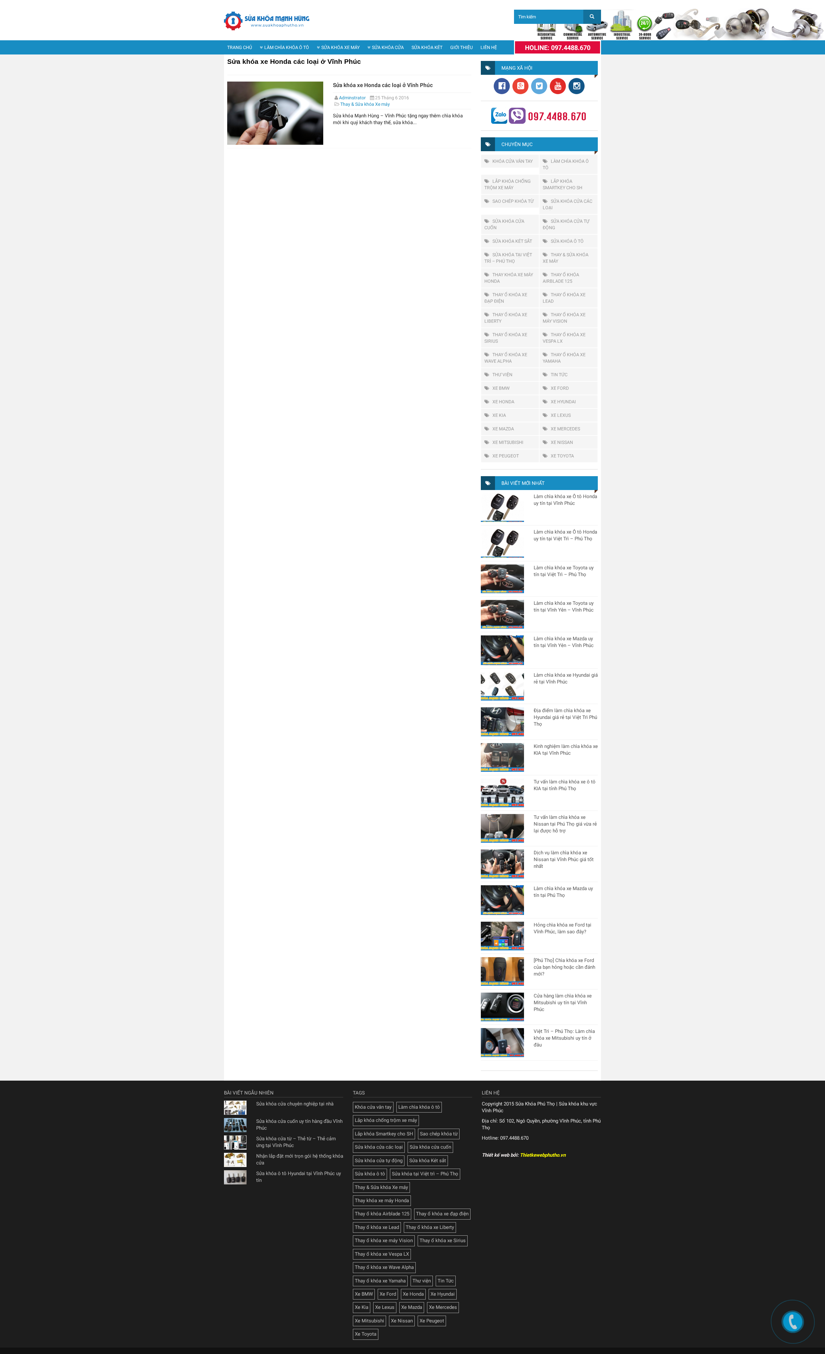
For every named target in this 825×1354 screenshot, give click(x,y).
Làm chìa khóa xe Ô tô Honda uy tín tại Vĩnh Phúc (565, 500)
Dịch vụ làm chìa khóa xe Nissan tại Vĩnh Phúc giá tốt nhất (564, 859)
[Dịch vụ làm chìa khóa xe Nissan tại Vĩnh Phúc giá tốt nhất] (502, 863)
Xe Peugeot (505, 455)
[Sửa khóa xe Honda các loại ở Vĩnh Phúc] (275, 113)
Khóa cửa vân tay (512, 161)
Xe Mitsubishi (507, 442)
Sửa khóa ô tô (567, 241)
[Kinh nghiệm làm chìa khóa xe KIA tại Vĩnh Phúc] (502, 757)
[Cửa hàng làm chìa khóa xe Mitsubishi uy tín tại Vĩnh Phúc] (502, 1007)
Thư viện (502, 374)
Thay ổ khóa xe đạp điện (442, 1214)
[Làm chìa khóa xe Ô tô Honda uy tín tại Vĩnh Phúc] (502, 507)
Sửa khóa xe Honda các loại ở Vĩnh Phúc (383, 85)
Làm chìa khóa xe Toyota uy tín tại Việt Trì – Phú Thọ (564, 571)
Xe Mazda (503, 428)
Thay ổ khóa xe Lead (377, 1227)
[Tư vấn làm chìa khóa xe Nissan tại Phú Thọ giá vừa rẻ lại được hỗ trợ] (502, 828)
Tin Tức (559, 374)
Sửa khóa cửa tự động (379, 1160)
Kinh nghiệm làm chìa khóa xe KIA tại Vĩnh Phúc (566, 749)
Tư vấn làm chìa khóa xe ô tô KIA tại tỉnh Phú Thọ (565, 785)
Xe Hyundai (563, 401)
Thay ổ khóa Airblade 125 (382, 1214)
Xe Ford (560, 388)
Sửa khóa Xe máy (340, 47)
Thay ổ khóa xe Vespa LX (382, 1254)
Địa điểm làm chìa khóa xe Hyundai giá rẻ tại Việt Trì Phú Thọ (565, 717)
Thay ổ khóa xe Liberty (430, 1227)
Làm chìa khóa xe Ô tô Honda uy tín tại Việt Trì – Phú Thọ (565, 535)
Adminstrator (352, 97)
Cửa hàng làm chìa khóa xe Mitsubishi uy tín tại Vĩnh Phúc (563, 1002)
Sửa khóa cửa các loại (379, 1147)
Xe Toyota (562, 455)
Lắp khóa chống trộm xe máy (386, 1120)
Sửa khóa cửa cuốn (430, 1147)
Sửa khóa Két (427, 47)
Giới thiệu (461, 47)
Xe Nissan (562, 442)
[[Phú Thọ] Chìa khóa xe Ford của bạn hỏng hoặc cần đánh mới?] (502, 971)
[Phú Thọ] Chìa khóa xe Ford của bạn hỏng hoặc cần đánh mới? (564, 967)
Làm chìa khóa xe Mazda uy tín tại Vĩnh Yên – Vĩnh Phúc (564, 642)
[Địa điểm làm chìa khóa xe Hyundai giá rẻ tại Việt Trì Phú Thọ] (502, 721)
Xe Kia (499, 415)
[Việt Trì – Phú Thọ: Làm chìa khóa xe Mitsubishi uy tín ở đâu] (502, 1042)
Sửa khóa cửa (388, 47)
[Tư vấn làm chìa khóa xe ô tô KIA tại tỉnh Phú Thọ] (502, 793)
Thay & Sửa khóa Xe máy (365, 104)
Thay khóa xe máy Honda (382, 1200)
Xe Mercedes (565, 428)
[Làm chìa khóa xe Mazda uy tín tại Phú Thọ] (502, 900)
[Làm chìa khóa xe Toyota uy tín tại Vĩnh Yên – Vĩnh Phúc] (502, 614)
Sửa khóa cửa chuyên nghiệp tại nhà (295, 1104)
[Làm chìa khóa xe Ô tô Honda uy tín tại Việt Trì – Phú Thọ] (502, 543)
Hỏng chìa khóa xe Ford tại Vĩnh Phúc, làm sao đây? (562, 928)
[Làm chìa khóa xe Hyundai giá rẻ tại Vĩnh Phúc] (502, 686)
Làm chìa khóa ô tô (286, 47)
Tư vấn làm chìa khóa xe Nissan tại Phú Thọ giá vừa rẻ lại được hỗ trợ (565, 824)
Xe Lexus (561, 415)
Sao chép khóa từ (513, 201)
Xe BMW (501, 388)
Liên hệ (488, 47)
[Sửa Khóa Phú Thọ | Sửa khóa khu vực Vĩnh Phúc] (267, 20)
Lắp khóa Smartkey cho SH (384, 1134)
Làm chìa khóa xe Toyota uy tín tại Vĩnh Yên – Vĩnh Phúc (564, 606)
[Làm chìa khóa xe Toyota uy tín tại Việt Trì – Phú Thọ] (502, 578)
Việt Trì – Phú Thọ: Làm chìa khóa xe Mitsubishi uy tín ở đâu (564, 1038)
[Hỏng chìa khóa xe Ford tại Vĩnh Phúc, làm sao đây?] (502, 936)
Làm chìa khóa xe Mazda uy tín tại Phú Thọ (563, 892)
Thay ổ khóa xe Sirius (443, 1240)
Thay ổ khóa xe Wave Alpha (384, 1267)
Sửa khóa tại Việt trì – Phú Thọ (425, 1174)
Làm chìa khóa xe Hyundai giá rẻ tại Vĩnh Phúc (566, 678)
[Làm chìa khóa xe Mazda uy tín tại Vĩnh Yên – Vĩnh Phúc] (502, 650)
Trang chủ (239, 47)
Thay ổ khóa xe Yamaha (380, 1281)
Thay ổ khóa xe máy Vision (384, 1240)
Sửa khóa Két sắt (512, 241)
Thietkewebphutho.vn (543, 1155)
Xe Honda (503, 401)
